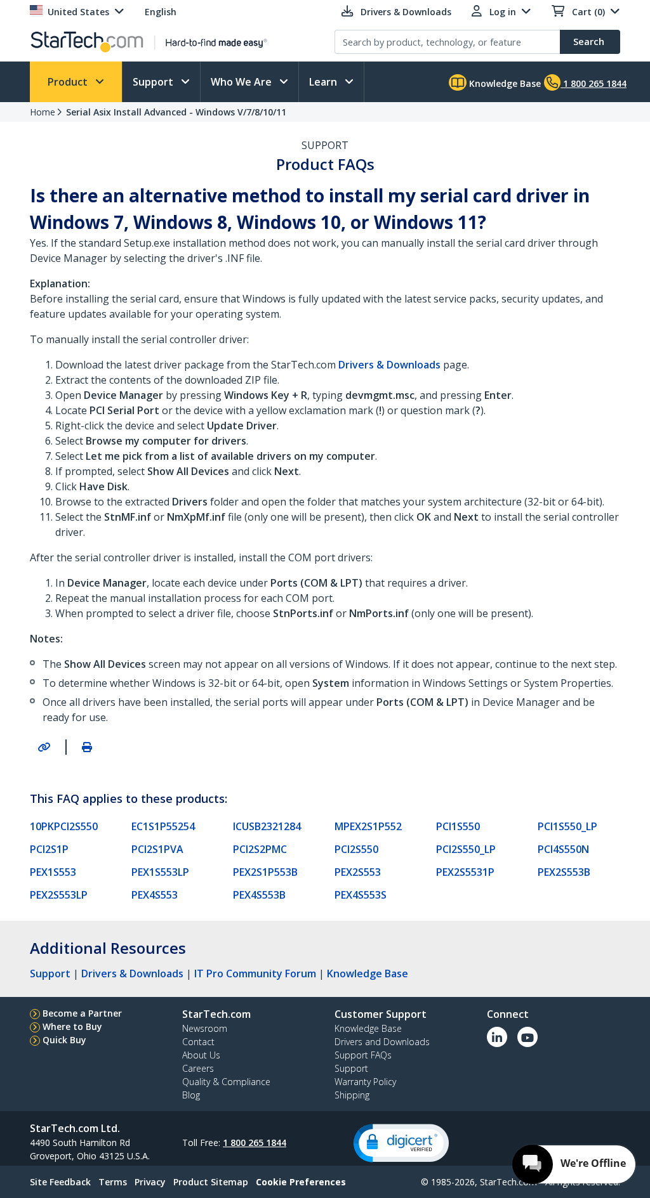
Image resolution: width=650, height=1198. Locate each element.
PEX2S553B (564, 872)
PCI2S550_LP (466, 849)
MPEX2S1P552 (368, 826)
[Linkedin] (497, 1037)
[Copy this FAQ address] (44, 747)
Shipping (352, 1095)
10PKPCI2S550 (64, 826)
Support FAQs (363, 1055)
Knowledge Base (504, 83)
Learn (324, 82)
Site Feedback (60, 1182)
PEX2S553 (358, 872)
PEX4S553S (361, 895)
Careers (198, 1068)
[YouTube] (527, 1037)
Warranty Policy (365, 1082)
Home (42, 112)
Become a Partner (82, 1013)
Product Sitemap (210, 1182)
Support (154, 82)
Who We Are (242, 82)
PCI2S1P (49, 849)
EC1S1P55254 (163, 826)
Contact (198, 1042)
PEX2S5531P (465, 872)
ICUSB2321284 (267, 826)
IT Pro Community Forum (255, 973)
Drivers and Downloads (382, 1042)
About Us (201, 1055)
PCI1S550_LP (567, 826)
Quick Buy (64, 1040)
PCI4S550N (563, 849)
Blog (191, 1095)
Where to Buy (72, 1026)
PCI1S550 (458, 826)
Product (69, 82)
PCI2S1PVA (157, 849)
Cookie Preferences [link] (301, 1182)
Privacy (150, 1182)
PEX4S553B (259, 895)
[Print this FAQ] (87, 747)
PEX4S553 (154, 895)
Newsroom (204, 1028)
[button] (401, 1143)
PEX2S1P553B (265, 872)
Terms (112, 1182)
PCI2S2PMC (260, 849)
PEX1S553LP (160, 872)
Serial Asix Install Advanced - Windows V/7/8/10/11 (176, 112)
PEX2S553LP (59, 895)
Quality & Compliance (226, 1082)
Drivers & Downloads (132, 973)
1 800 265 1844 (254, 1142)
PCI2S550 (356, 849)
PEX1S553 (53, 872)
